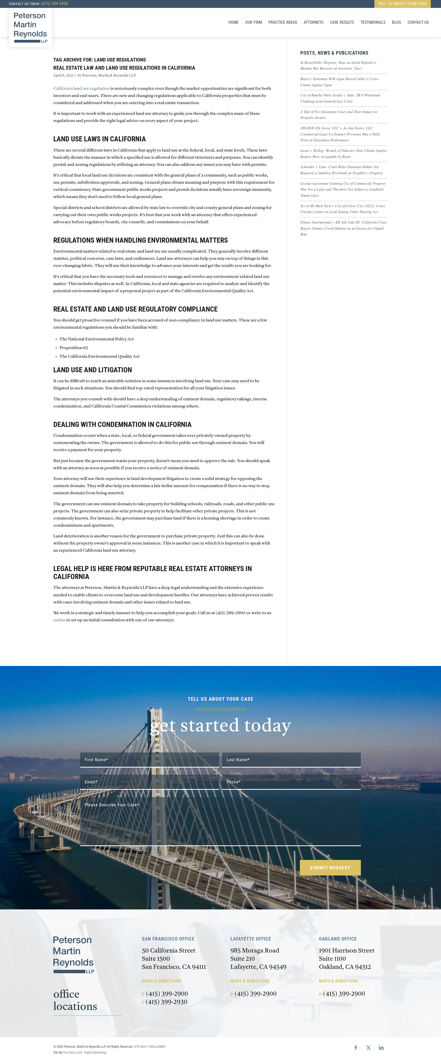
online (59, 620)
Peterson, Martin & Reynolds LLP (109, 75)
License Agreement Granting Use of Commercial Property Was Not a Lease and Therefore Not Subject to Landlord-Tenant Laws (343, 189)
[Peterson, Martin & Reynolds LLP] (30, 27)
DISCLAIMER (157, 1046)
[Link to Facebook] (356, 1048)
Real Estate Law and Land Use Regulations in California (124, 68)
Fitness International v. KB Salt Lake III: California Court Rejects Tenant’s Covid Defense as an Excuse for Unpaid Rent (343, 228)
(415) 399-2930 (166, 1002)
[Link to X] (368, 1048)
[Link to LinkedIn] (381, 1048)
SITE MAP (140, 1046)
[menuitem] (401, 4)
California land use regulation (81, 89)
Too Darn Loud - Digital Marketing (84, 1052)
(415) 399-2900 (54, 3)
